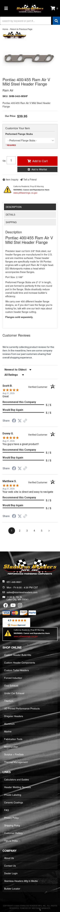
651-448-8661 (14, 582)
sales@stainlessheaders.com (22, 592)
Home (5, 29)
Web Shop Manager (41, 908)
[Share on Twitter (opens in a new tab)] (20, 420)
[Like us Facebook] (5, 606)
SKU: (5, 96)
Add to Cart (40, 161)
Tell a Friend (29, 179)
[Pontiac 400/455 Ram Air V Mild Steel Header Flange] (30, 58)
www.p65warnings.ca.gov (25, 192)
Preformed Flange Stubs (19, 134)
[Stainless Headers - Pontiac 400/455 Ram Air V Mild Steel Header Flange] (14, 35)
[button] (30, 21)
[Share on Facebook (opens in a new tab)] (14, 421)
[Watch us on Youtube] (13, 606)
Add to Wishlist (39, 169)
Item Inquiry (12, 179)
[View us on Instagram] (20, 606)
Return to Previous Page (21, 29)
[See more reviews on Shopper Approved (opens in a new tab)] (25, 421)
